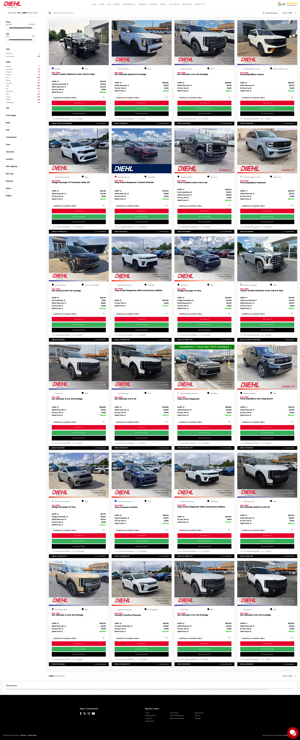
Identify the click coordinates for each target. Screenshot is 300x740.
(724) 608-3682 (226, 231)
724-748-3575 (101, 231)
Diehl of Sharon (183, 231)
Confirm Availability (78, 108)
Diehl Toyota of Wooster (62, 123)
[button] (107, 42)
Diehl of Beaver (121, 123)
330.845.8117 (102, 123)
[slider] (7, 27)
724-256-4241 (164, 231)
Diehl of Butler (121, 231)
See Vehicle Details (79, 113)
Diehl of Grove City (59, 231)
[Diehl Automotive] (12, 4)
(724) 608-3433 (164, 123)
